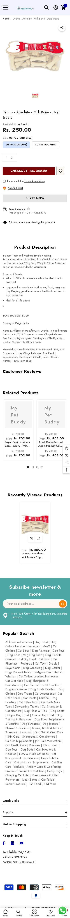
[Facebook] (3, 843)
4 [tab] (42, 467)
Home (6, 18)
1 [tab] (28, 467)
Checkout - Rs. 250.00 (29, 171)
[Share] (62, 27)
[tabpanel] (18, 430)
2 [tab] (33, 467)
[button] (46, 7)
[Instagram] (12, 843)
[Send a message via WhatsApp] (62, 910)
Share (62, 27)
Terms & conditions (34, 181)
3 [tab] (37, 467)
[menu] (5, 7)
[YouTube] (21, 843)
